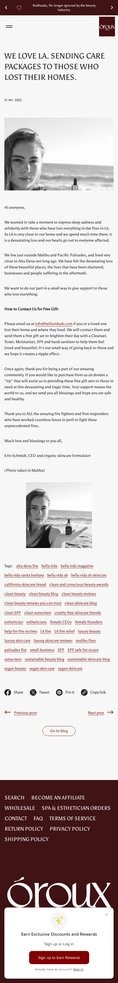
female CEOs (61, 622)
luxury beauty (89, 631)
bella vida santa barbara (24, 575)
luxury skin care (17, 640)
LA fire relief (64, 631)
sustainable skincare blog (89, 659)
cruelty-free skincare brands (77, 612)
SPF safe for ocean (83, 650)
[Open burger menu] (9, 27)
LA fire (45, 631)
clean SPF (12, 612)
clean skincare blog (81, 603)
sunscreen (12, 659)
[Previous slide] (6, 8)
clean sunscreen (37, 612)
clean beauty (15, 593)
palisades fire (15, 650)
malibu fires (86, 640)
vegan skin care (42, 668)
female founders (88, 622)
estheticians (36, 622)
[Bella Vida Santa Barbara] (107, 26)
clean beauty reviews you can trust (32, 603)
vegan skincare (70, 668)
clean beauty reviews (78, 593)
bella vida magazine (77, 566)
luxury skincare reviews (53, 640)
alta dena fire (27, 566)
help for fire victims (20, 631)
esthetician (13, 622)
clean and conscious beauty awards (78, 584)
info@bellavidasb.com (53, 323)
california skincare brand (25, 584)
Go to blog (59, 731)
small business (42, 650)
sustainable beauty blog (44, 659)
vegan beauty (15, 668)
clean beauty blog (43, 593)
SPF (61, 650)
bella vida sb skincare (88, 575)
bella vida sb (57, 575)
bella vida (49, 566)
